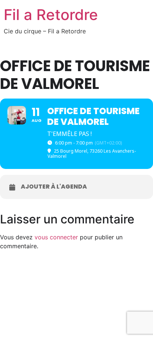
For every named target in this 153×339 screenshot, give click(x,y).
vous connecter (56, 237)
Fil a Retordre (51, 15)
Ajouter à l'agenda (54, 186)
